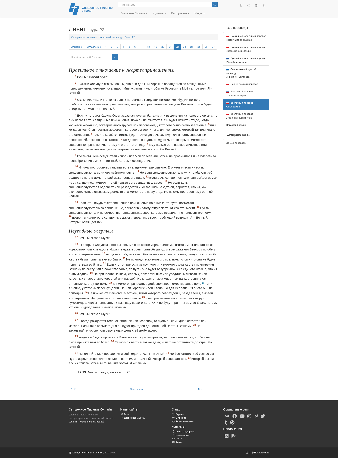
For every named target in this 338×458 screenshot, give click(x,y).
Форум (179, 442)
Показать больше (236, 124)
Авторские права (184, 421)
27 (213, 46)
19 (155, 46)
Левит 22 (130, 37)
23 (184, 46)
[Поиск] (215, 4)
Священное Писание (83, 37)
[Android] (233, 435)
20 (162, 46)
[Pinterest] (232, 422)
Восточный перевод (110, 37)
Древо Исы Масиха (134, 417)
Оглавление (94, 46)
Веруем (180, 414)
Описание (77, 46)
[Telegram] (256, 416)
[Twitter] (263, 416)
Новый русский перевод (244, 83)
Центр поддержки (185, 431)
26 (206, 46)
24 (191, 46)
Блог (126, 414)
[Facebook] (234, 416)
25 (199, 46)
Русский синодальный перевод (246, 37)
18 (148, 46)
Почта (179, 438)
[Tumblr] (226, 422)
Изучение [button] (158, 13)
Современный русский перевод (241, 72)
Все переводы (237, 142)
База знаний (182, 435)
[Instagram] (249, 416)
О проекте (181, 417)
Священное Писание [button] (133, 13)
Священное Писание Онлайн (97, 9)
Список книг (137, 389)
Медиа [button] (199, 13)
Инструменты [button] (179, 13)
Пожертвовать (261, 452)
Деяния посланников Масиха (86, 421)
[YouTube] (242, 416)
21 (170, 46)
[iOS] (227, 435)
